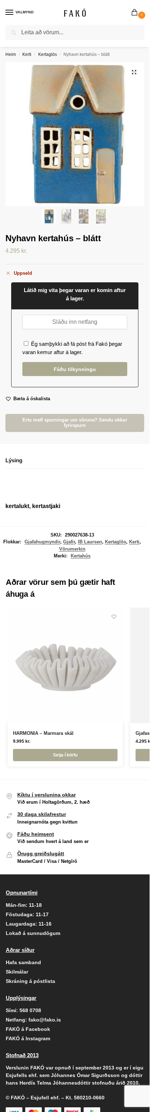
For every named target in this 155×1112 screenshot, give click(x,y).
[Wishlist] (113, 616)
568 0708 (30, 1010)
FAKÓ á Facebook (28, 1029)
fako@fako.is (44, 1020)
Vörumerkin (72, 549)
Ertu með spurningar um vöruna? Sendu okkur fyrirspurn (74, 423)
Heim (10, 54)
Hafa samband (23, 962)
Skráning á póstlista (30, 981)
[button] (136, 13)
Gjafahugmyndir (42, 541)
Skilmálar (17, 972)
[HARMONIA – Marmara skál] (65, 665)
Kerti (26, 54)
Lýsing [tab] (13, 460)
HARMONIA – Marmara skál (43, 733)
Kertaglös (47, 54)
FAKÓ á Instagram (28, 1038)
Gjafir (69, 541)
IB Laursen (90, 541)
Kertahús (80, 556)
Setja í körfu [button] (65, 755)
